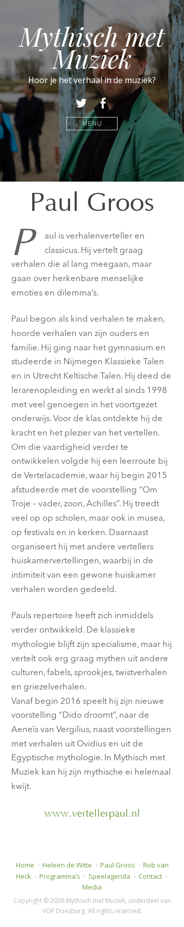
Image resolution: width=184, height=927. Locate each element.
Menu (92, 123)
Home (25, 865)
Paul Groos (117, 865)
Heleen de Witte (67, 865)
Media (92, 887)
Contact (150, 876)
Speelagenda (109, 876)
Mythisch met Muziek (92, 47)
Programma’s (59, 876)
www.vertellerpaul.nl (92, 813)
